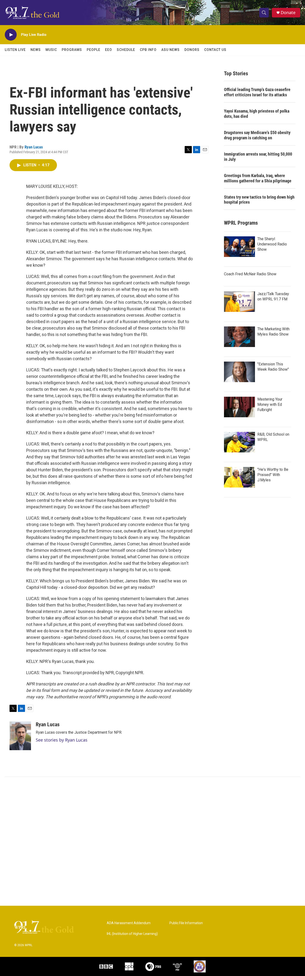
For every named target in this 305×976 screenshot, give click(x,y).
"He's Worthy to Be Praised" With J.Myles (272, 474)
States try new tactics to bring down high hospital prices (259, 200)
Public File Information (186, 923)
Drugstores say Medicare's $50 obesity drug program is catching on (257, 135)
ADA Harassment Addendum (129, 923)
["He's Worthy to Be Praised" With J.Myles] (239, 477)
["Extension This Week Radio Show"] (239, 372)
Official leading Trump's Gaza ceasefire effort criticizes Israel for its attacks (257, 92)
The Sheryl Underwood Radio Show (272, 244)
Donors (191, 50)
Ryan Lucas (34, 147)
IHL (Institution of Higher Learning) (132, 934)
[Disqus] (152, 841)
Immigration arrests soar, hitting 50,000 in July (258, 157)
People (93, 50)
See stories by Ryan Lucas (61, 740)
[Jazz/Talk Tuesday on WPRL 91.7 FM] (239, 301)
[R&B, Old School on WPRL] (239, 442)
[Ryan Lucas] (20, 735)
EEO (108, 50)
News (35, 50)
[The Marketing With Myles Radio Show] (239, 336)
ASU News (170, 50)
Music (51, 50)
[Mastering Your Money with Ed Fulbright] (239, 407)
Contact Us (215, 50)
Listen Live (15, 50)
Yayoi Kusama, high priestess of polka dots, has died (256, 113)
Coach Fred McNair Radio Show (250, 274)
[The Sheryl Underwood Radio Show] (239, 246)
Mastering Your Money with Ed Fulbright (269, 404)
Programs (72, 50)
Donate (288, 12)
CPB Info (148, 50)
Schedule (126, 50)
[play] (11, 35)
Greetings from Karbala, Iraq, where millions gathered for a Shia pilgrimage (257, 178)
